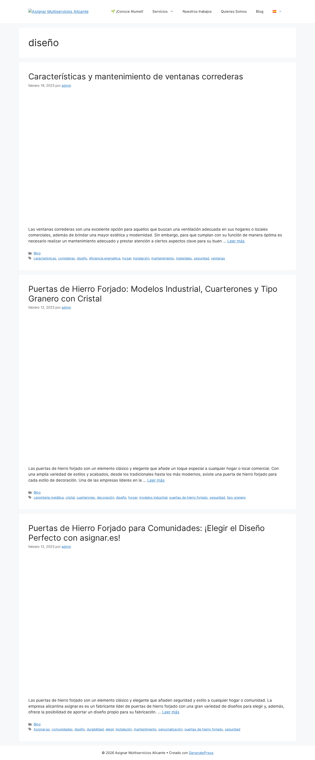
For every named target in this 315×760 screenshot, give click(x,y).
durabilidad (95, 729)
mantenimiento (162, 258)
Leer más (236, 241)
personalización (170, 729)
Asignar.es (42, 729)
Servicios (160, 11)
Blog (259, 11)
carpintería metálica (49, 497)
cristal (70, 497)
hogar (126, 258)
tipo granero (236, 497)
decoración (105, 497)
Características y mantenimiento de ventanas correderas (135, 76)
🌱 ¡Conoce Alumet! (127, 11)
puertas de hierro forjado (188, 497)
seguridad (201, 258)
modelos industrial (153, 497)
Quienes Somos (234, 11)
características (45, 258)
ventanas (218, 258)
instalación (141, 258)
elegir (110, 729)
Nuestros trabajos (197, 11)
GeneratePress (201, 753)
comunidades (62, 729)
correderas (66, 258)
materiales (184, 258)
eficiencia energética (104, 258)
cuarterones (86, 497)
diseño (82, 258)
